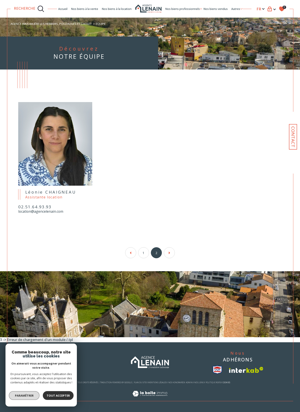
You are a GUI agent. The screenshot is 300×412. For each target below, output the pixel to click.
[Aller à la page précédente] (130, 252)
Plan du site (140, 382)
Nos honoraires (176, 382)
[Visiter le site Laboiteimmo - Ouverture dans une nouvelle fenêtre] (149, 398)
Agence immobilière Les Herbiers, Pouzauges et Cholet (51, 24)
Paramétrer (24, 395)
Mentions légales (157, 382)
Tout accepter (58, 395)
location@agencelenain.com (40, 211)
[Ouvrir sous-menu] (200, 8)
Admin (189, 382)
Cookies (226, 382)
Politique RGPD (213, 382)
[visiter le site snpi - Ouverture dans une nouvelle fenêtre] (217, 369)
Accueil (62, 9)
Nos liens (199, 382)
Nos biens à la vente (84, 9)
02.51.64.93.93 (35, 207)
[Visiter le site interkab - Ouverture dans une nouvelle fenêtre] (246, 370)
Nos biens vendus (216, 9)
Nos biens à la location (117, 9)
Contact (293, 136)
